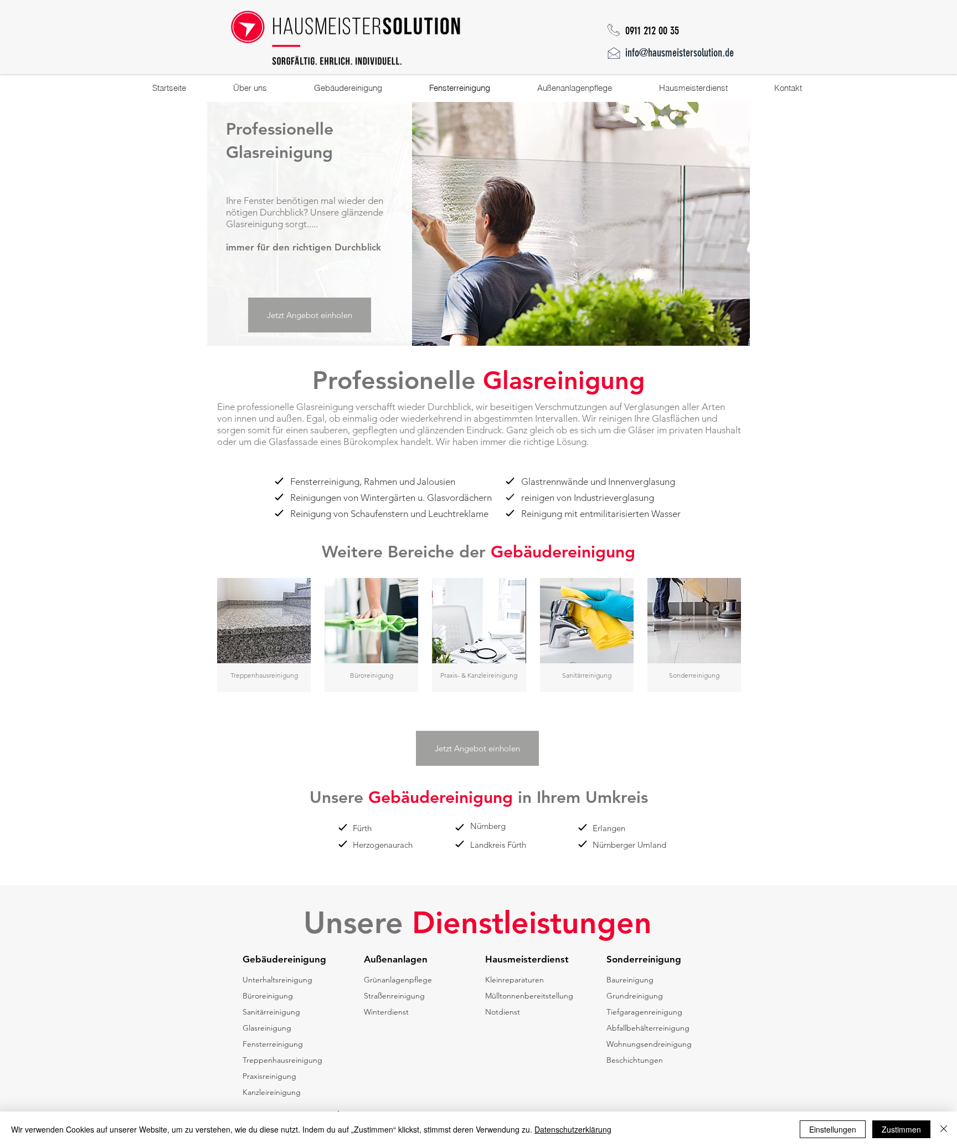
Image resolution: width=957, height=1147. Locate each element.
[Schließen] (943, 1129)
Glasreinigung (267, 1028)
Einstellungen (832, 1129)
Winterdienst (386, 1012)
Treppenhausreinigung (282, 1060)
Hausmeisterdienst (527, 959)
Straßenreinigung (394, 996)
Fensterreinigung (273, 1044)
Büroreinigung (268, 996)
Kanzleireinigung (272, 1092)
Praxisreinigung (269, 1076)
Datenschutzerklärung (572, 1129)
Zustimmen (901, 1129)
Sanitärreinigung (271, 1012)
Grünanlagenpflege (398, 980)
